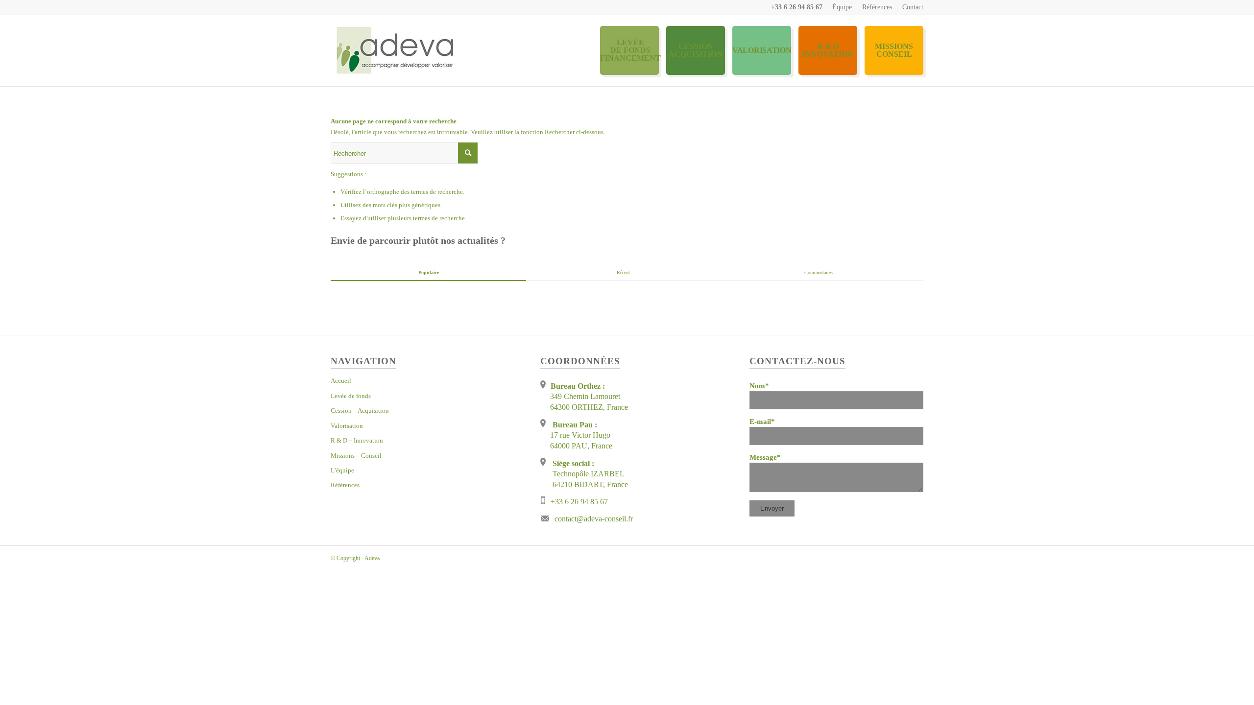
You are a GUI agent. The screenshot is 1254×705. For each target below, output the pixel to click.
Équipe (842, 7)
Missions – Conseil (356, 455)
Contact (912, 7)
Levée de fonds (351, 396)
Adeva (372, 558)
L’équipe (342, 470)
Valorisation (347, 425)
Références (877, 7)
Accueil (341, 380)
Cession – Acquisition (360, 410)
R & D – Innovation (357, 440)
